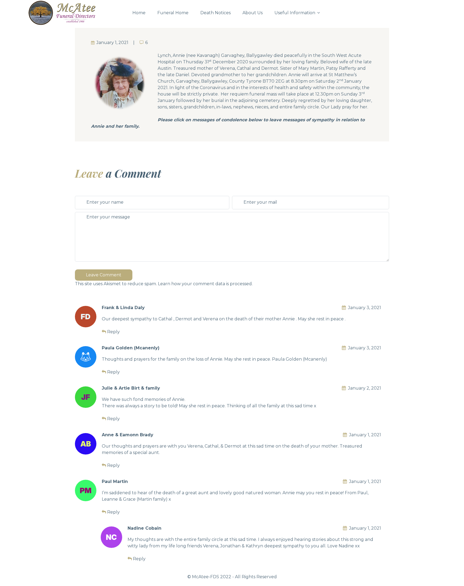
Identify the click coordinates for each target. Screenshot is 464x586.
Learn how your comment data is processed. (205, 283)
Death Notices (215, 12)
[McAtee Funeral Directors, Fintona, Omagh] (75, 12)
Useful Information (294, 12)
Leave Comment (103, 274)
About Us (252, 12)
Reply (113, 331)
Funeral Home (173, 12)
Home (139, 12)
